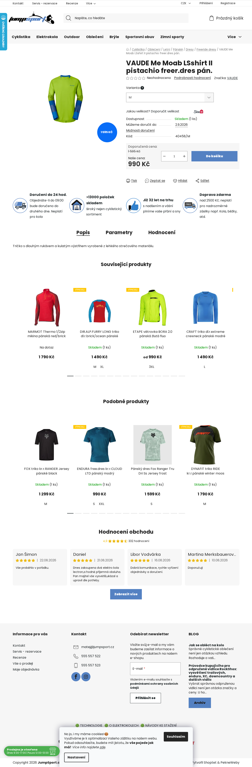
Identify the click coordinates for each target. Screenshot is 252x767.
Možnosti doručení (140, 130)
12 (166, 513)
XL (102, 366)
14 (182, 513)
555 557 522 (90, 656)
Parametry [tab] (119, 232)
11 (158, 513)
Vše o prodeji (23, 663)
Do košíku (214, 156)
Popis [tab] (83, 232)
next (236, 331)
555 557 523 (90, 665)
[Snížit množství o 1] (164, 156)
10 (150, 513)
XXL (101, 504)
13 (174, 513)
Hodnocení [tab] (162, 232)
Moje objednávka (26, 669)
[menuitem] (21, 37)
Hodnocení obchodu (126, 531)
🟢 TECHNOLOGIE (88, 725)
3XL (151, 366)
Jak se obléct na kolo (206, 645)
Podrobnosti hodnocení (192, 78)
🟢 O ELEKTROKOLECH (121, 725)
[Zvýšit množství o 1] (184, 156)
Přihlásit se (145, 698)
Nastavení (76, 757)
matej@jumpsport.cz (97, 647)
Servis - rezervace (44, 3)
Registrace (228, 3)
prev (16, 331)
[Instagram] (85, 676)
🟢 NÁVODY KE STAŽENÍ (158, 725)
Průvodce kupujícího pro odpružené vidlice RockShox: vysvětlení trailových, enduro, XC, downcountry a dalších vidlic (213, 673)
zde (102, 747)
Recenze (72, 3)
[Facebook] (75, 676)
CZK (184, 3)
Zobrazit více (126, 594)
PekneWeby (230, 762)
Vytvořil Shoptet (204, 762)
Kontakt (18, 3)
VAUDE (232, 78)
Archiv (200, 702)
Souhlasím (176, 736)
